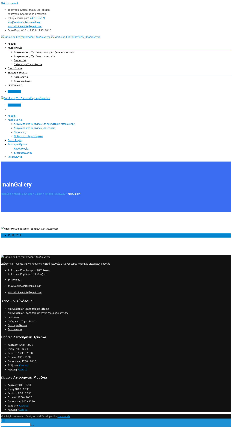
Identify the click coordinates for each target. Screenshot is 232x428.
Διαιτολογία (15, 68)
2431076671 (15, 279)
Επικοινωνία (15, 85)
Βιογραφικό (14, 91)
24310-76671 (37, 18)
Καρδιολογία (21, 77)
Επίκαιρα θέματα (17, 325)
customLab (63, 416)
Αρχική (12, 43)
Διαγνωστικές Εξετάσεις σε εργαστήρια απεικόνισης (44, 52)
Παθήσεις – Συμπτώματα (28, 64)
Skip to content (9, 3)
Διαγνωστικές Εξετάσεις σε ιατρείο (34, 56)
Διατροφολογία (22, 81)
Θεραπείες (20, 60)
